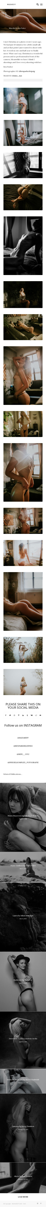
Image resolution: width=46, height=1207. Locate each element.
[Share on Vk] (32, 715)
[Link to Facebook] (41, 1203)
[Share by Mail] (40, 715)
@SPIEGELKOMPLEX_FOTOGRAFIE (23, 762)
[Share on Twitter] (10, 715)
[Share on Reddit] (36, 715)
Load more (23, 1197)
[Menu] (41, 4)
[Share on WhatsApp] (14, 715)
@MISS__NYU (23, 754)
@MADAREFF (23, 738)
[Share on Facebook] (6, 715)
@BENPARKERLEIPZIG (23, 746)
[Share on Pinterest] (19, 715)
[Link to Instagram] (37, 1203)
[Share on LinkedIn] (23, 715)
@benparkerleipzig (27, 71)
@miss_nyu (17, 76)
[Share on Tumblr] (27, 715)
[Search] (36, 4)
